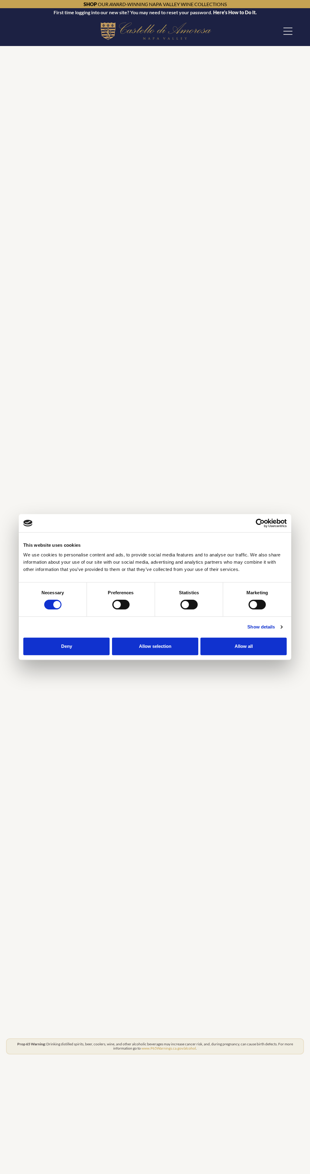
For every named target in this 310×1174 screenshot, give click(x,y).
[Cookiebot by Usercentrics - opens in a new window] (260, 523)
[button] (287, 31)
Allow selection (155, 646)
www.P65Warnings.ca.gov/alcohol (168, 1048)
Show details (261, 626)
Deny (66, 646)
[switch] (121, 604)
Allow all (244, 646)
